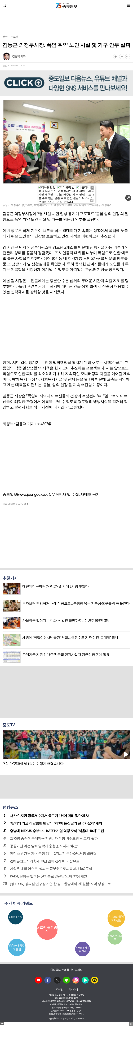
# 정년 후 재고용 (115, 937)
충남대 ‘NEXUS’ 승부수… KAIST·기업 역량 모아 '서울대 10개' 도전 (57, 830)
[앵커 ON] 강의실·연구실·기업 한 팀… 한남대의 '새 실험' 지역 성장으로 (60, 883)
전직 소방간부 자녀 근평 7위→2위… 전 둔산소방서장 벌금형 (53, 853)
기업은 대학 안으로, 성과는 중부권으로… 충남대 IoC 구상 (51, 868)
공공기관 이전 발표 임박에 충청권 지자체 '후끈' (44, 845)
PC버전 (59, 989)
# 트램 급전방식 (47, 929)
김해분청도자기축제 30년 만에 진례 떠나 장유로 (44, 861)
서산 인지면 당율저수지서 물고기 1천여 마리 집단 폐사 (49, 815)
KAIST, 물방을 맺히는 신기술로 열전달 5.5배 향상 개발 (48, 876)
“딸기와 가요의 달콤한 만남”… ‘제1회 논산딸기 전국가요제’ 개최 (56, 823)
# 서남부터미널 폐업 (82, 949)
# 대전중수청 (15, 917)
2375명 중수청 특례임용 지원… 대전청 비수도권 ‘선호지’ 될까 (54, 838)
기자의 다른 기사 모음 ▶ (16, 504)
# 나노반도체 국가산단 (116, 918)
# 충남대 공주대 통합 (17, 947)
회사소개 (73, 989)
